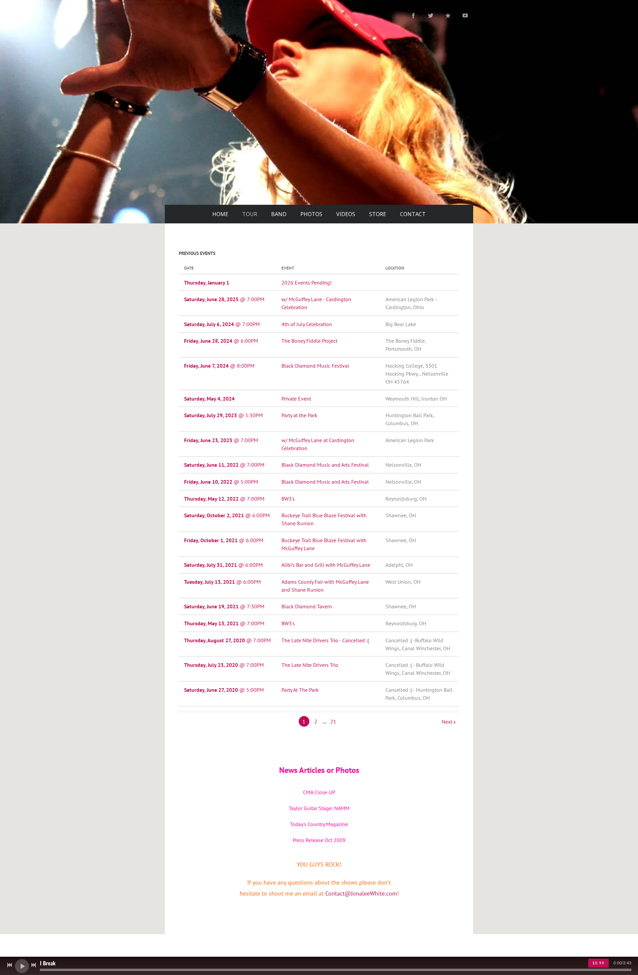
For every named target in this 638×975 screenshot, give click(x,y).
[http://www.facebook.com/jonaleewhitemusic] (413, 15)
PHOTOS (311, 214)
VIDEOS (345, 214)
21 (333, 721)
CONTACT (413, 214)
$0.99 (598, 962)
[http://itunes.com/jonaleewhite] (448, 15)
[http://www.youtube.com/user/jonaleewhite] (465, 15)
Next (447, 721)
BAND (278, 214)
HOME (220, 214)
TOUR (249, 214)
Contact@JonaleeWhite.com (361, 893)
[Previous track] (10, 965)
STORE (377, 214)
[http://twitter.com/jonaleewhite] (430, 15)
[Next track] (34, 965)
